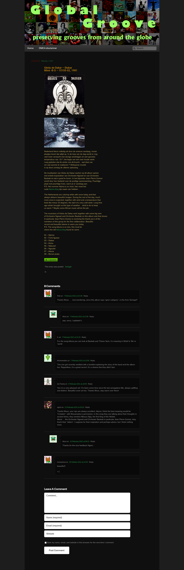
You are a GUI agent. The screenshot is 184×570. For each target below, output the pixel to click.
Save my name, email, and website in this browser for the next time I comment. (80, 543)
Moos (65, 317)
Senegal (68, 267)
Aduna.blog (54, 189)
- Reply (85, 296)
